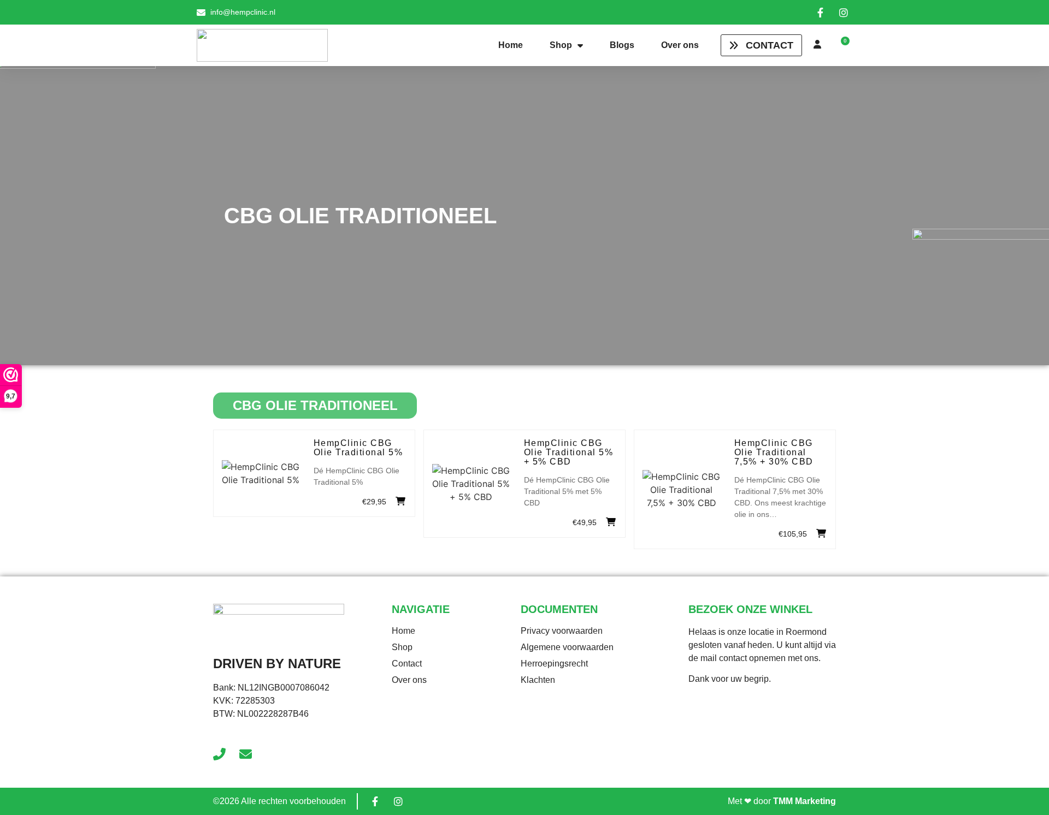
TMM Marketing (804, 801)
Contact (407, 663)
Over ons (680, 45)
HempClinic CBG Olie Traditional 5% (358, 447)
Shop (561, 45)
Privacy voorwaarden (562, 630)
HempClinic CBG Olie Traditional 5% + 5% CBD (569, 452)
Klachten (538, 680)
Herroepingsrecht (554, 663)
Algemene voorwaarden (567, 647)
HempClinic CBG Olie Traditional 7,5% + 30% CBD (774, 452)
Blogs (622, 45)
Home (510, 45)
